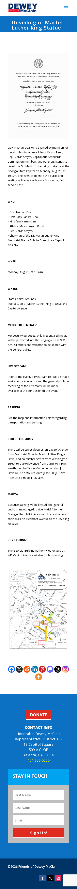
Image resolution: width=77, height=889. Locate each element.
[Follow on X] (50, 878)
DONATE (38, 714)
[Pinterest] (42, 669)
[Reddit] (26, 669)
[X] (19, 669)
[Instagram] (65, 669)
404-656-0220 (38, 760)
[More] (38, 676)
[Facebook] (11, 669)
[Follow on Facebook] (42, 878)
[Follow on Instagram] (58, 878)
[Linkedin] (34, 669)
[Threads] (57, 669)
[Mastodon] (50, 669)
